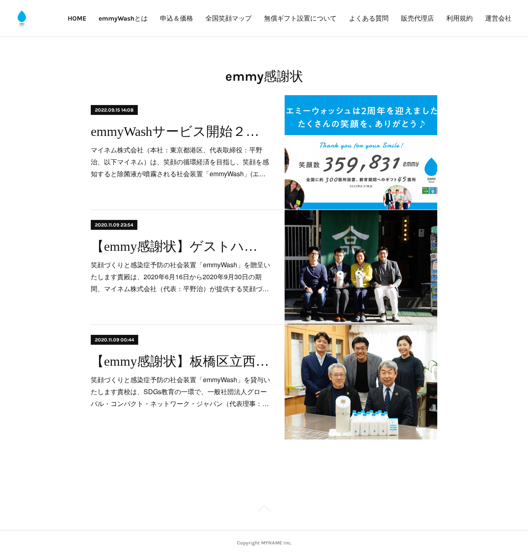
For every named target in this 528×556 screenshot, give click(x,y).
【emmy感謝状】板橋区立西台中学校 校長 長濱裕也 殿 (180, 361)
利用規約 (459, 18)
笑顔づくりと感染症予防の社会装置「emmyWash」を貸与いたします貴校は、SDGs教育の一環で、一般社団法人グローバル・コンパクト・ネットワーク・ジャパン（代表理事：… (180, 391)
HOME (77, 18)
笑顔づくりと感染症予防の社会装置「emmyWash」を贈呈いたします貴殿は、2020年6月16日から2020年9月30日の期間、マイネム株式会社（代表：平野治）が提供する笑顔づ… (180, 276)
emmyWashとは (123, 18)
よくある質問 (369, 18)
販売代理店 (417, 18)
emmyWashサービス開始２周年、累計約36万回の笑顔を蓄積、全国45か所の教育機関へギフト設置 (180, 131)
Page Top (264, 509)
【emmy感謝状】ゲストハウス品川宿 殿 (180, 246)
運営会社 (498, 18)
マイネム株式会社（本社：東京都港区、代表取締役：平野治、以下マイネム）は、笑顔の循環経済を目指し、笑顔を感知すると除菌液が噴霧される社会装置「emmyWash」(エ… (180, 161)
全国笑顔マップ (228, 18)
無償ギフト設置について (300, 18)
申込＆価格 (176, 18)
